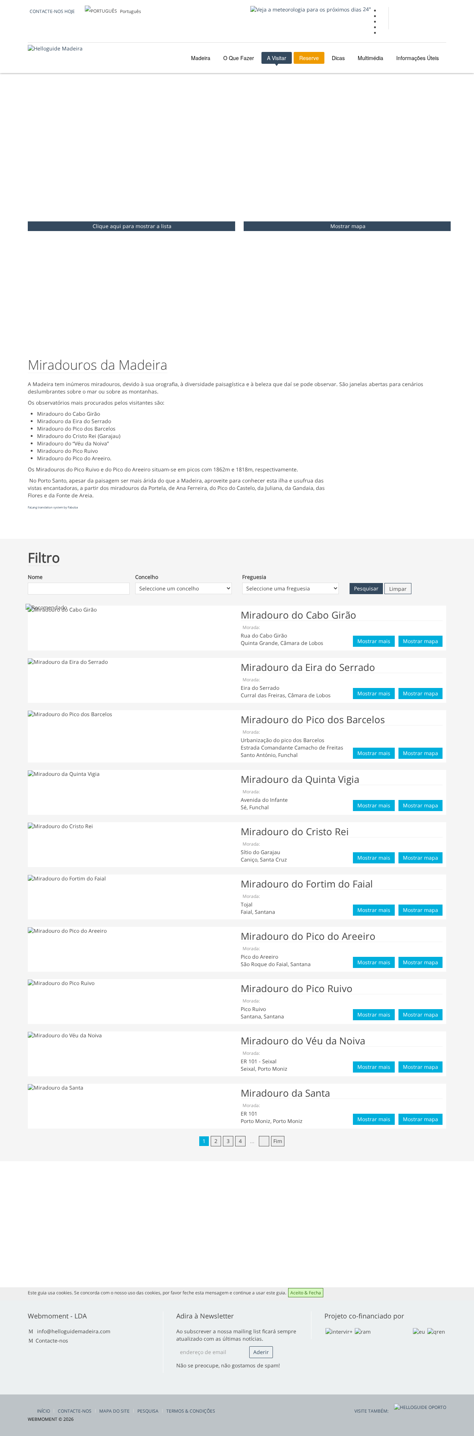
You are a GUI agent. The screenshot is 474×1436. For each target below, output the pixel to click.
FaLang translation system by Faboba (53, 507)
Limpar (398, 588)
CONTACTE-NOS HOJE (52, 11)
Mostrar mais (373, 641)
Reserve (309, 58)
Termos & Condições (190, 1411)
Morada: (251, 627)
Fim (277, 1140)
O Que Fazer (238, 58)
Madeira (200, 58)
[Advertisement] (237, 162)
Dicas (338, 58)
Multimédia (370, 58)
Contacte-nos (52, 1340)
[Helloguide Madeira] (55, 48)
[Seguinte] (264, 1141)
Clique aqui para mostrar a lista (132, 226)
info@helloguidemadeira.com (73, 1331)
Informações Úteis (417, 58)
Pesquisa (147, 1411)
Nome (35, 576)
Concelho (146, 576)
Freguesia (254, 576)
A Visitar (276, 58)
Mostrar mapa (347, 226)
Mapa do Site (114, 1411)
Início (43, 1411)
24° (366, 9)
